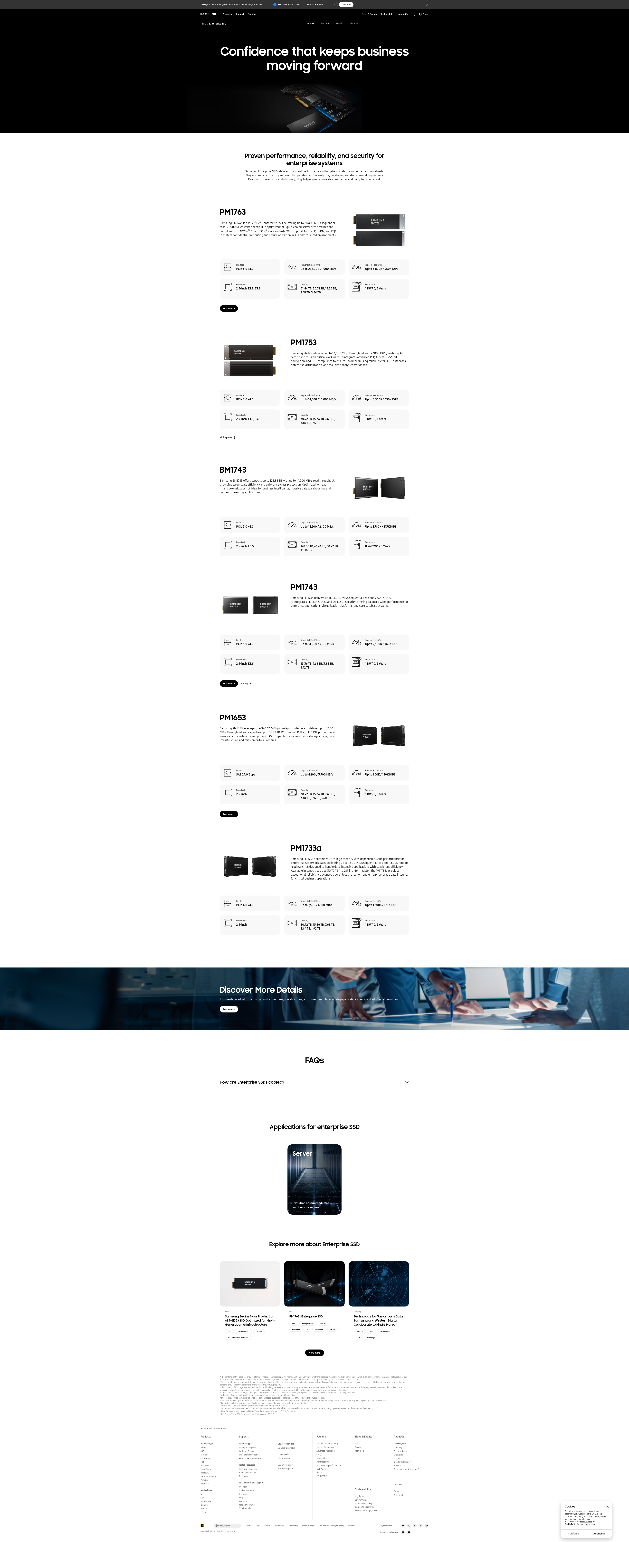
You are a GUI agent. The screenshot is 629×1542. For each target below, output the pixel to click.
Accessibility (279, 1526)
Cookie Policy (571, 1524)
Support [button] (240, 14)
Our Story (398, 1447)
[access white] (207, 1525)
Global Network (285, 1458)
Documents (244, 1494)
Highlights (359, 1496)
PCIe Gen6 (296, 1329)
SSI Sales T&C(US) (308, 1526)
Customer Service (246, 1451)
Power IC (204, 1480)
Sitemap (351, 1526)
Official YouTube (427, 1526)
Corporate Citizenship (364, 1507)
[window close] (607, 1506)
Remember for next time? (289, 4)
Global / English (315, 4)
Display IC (204, 1472)
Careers (397, 1491)
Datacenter (319, 1329)
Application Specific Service (328, 1465)
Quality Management (248, 1447)
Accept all (599, 1533)
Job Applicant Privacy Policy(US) (332, 1526)
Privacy (248, 1526)
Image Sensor (206, 1469)
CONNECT (320, 1476)
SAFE (319, 1454)
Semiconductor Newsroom (405, 1469)
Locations (398, 1484)
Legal (258, 1526)
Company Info (400, 1443)
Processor (204, 1465)
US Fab (319, 1472)
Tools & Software (246, 1490)
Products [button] (227, 14)
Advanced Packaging (325, 1450)
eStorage (204, 1454)
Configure (573, 1533)
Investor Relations (401, 1462)
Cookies (267, 1526)
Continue (346, 4)
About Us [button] (403, 14)
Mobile (203, 1508)
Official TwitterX (409, 1526)
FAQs (241, 1497)
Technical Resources (248, 1469)
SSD (204, 23)
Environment (360, 1499)
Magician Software (247, 1504)
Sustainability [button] (387, 14)
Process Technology (325, 1447)
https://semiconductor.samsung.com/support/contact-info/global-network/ (254, 1405)
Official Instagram (403, 1526)
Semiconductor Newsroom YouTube (409, 1532)
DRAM (203, 1447)
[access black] (202, 1525)
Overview (309, 23)
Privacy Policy (586, 1521)
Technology (371, 1337)
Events (358, 1447)
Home (203, 1428)
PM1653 (354, 23)
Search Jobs (399, 1495)
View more (314, 1352)
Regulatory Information (249, 1454)
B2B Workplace (284, 1465)
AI (307, 1329)
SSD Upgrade (245, 1508)
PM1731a (360, 1332)
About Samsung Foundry (327, 1443)
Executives (398, 1454)
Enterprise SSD (243, 1332)
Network (204, 1505)
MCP (202, 1462)
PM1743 (339, 23)
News (357, 1443)
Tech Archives (322, 1469)
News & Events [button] (369, 14)
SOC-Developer (284, 1468)
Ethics (396, 1465)
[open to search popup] (413, 14)
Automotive (205, 1501)
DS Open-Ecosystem (286, 1447)
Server (332, 1329)
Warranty (243, 1501)
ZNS (371, 1332)
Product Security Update (250, 1458)
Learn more (229, 308)
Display (203, 1483)
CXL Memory (205, 1458)
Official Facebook (415, 1526)
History (397, 1458)
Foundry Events (323, 1458)
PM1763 (325, 23)
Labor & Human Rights (364, 1503)
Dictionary (243, 1476)
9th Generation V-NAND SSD (238, 1337)
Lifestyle (204, 1512)
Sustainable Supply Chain (366, 1510)
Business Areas (400, 1451)
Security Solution (208, 1476)
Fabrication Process (247, 1472)
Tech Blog (359, 1450)
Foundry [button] (252, 14)
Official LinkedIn (421, 1526)
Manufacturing (322, 1461)
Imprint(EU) (293, 1526)
